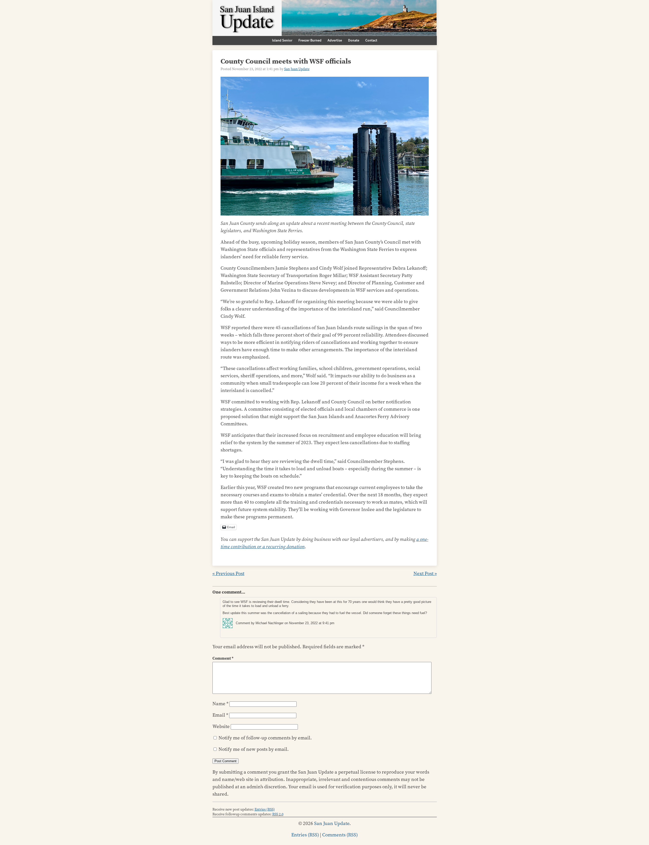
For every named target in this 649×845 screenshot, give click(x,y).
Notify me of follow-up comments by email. (265, 738)
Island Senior (282, 40)
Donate (353, 40)
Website (221, 726)
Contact (371, 40)
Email (220, 715)
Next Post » (425, 573)
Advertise (335, 40)
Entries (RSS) (265, 809)
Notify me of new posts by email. (254, 749)
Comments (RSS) (340, 835)
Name (220, 703)
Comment (222, 658)
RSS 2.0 (277, 814)
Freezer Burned (309, 40)
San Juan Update (297, 69)
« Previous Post (228, 573)
